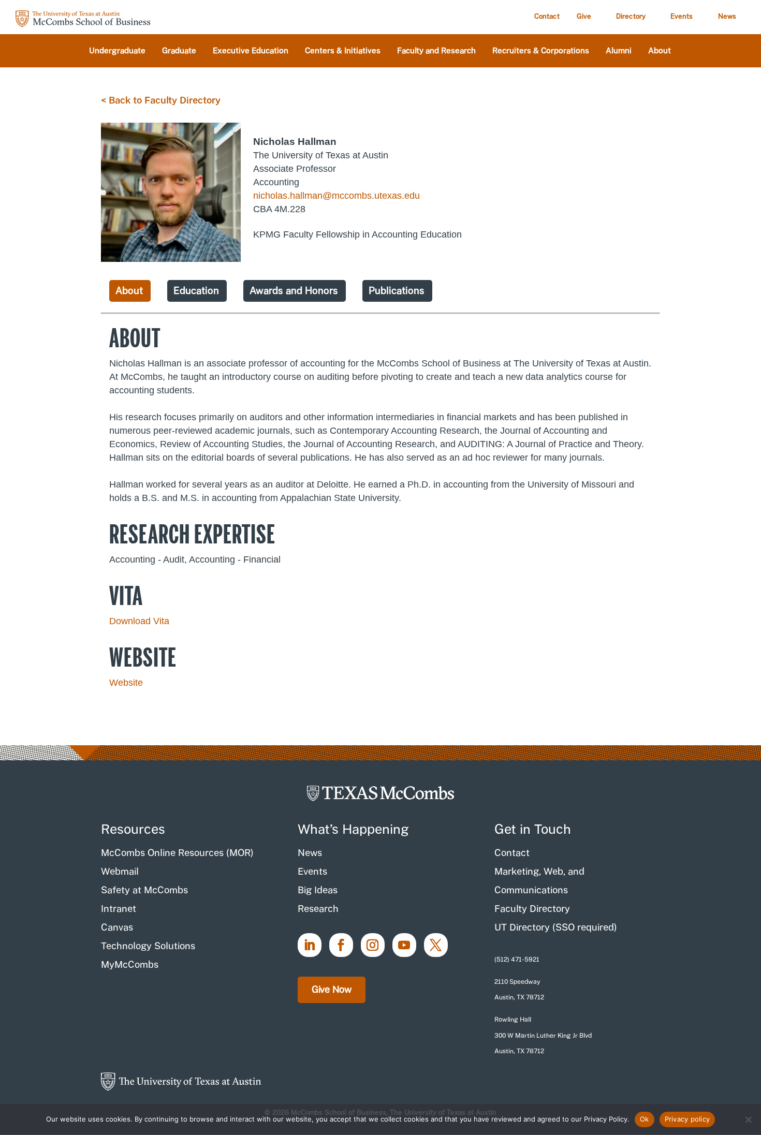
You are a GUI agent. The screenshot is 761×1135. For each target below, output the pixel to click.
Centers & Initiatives (342, 51)
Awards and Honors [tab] (294, 290)
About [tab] (129, 290)
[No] (748, 1119)
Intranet (118, 908)
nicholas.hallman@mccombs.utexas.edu (336, 195)
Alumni (619, 51)
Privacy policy (687, 1119)
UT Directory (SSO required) (555, 927)
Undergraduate (117, 51)
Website (126, 682)
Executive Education (250, 51)
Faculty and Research (436, 51)
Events (681, 16)
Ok (644, 1119)
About (659, 51)
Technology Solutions (148, 945)
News (727, 16)
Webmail (120, 871)
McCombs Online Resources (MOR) (177, 852)
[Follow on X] (436, 945)
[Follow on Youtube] (404, 945)
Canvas (117, 927)
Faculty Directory (532, 908)
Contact (547, 16)
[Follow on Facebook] (341, 945)
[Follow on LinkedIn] (309, 945)
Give (584, 16)
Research (318, 908)
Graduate (179, 51)
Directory (631, 16)
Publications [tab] (397, 290)
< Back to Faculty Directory (161, 100)
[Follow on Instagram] (373, 945)
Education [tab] (196, 290)
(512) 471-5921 (516, 959)
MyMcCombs (129, 964)
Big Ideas (318, 890)
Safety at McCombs (144, 890)
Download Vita (139, 621)
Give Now (332, 989)
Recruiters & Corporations (540, 51)
